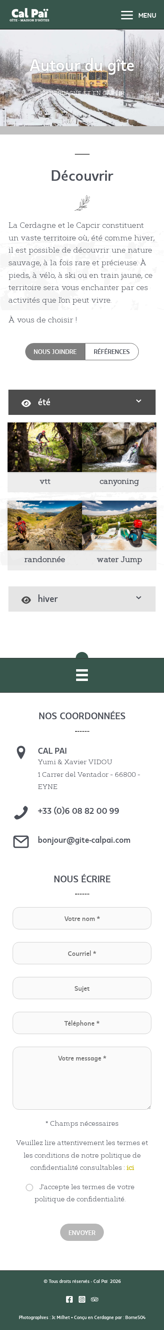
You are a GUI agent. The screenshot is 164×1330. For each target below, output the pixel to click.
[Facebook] (69, 1299)
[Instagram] (82, 1299)
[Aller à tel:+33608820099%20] (82, 815)
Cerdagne (104, 1317)
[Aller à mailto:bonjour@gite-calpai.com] (82, 844)
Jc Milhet (61, 1317)
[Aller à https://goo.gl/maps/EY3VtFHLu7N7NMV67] (82, 771)
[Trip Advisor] (94, 1299)
